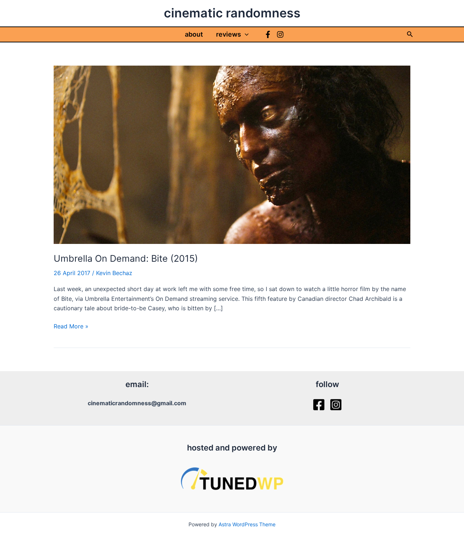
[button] (245, 34)
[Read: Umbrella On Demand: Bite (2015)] (232, 154)
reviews (228, 34)
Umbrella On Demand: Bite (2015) (126, 258)
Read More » (71, 326)
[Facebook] (267, 34)
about (194, 34)
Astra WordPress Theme (247, 524)
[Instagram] (280, 34)
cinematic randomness (232, 12)
